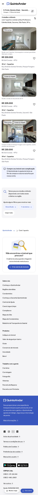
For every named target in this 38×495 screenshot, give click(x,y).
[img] (19, 38)
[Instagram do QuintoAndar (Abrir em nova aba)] (9, 431)
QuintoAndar (7, 230)
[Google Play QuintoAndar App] (9, 465)
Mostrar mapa (13, 490)
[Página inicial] (16, 4)
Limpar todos (9, 212)
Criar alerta (28, 490)
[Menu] (3, 4)
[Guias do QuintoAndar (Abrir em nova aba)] (13, 431)
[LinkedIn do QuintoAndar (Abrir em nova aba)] (17, 431)
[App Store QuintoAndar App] (22, 465)
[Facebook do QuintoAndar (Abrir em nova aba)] (4, 431)
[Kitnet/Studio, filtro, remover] (15, 207)
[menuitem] (7, 230)
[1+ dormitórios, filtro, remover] (31, 207)
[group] (19, 49)
